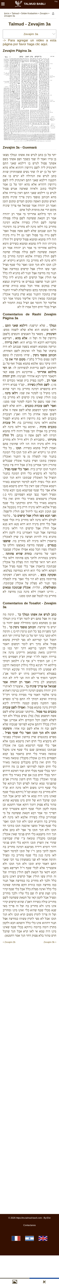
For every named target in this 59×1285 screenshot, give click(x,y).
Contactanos (29, 1225)
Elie (49, 1218)
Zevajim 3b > (50, 942)
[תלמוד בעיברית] (29, 1238)
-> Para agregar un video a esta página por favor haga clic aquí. (29, 42)
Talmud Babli (34, 3)
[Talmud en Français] (16, 1238)
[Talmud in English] (43, 1238)
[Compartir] (53, 13)
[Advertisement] (31, 949)
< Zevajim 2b (9, 942)
